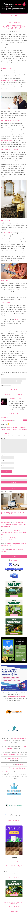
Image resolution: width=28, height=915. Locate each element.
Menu (14, 15)
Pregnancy (17, 23)
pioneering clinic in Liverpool (8, 80)
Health (9, 23)
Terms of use (14, 903)
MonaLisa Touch (8, 233)
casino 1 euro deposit (14, 878)
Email (3, 460)
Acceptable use (11, 902)
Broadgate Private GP (14, 820)
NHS (11, 383)
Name (3, 455)
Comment (4, 438)
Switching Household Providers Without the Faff (12, 512)
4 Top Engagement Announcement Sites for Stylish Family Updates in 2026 (13, 532)
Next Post (20, 394)
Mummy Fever (14, 911)
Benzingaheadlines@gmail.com (16, 696)
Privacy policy (20, 902)
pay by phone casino (13, 758)
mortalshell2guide (6, 522)
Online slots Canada (7, 772)
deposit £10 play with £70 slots (12, 754)
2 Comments (20, 31)
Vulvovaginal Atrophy (7, 140)
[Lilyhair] (14, 851)
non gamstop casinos (14, 862)
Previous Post (7, 394)
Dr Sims (17, 319)
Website (3, 466)
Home (5, 902)
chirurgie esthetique (6, 420)
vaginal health (17, 383)
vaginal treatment (6, 385)
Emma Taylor (4, 549)
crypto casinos (20, 872)
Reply (25, 420)
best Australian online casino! (17, 768)
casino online (19, 764)
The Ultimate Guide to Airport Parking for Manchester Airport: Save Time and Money (13, 524)
